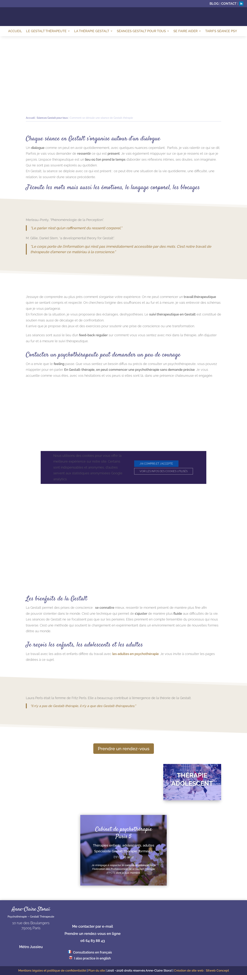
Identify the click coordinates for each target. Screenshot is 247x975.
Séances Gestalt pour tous (141, 31)
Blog (214, 3)
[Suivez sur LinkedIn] (241, 3)
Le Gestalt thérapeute (46, 31)
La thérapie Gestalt (91, 31)
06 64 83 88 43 (92, 941)
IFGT (118, 857)
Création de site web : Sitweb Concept (201, 970)
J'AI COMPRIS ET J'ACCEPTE (156, 463)
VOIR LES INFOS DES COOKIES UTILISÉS (164, 471)
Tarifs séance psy (221, 31)
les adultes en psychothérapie (135, 654)
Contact (229, 3)
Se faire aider (185, 31)
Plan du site (96, 970)
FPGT (110, 872)
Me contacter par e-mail (92, 926)
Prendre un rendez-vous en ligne (93, 933)
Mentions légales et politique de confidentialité (52, 970)
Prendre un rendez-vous (123, 748)
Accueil (15, 31)
